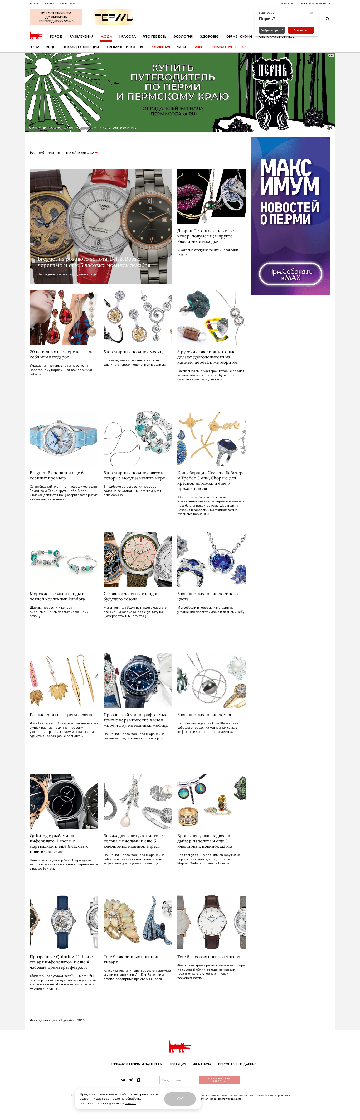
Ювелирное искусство (125, 47)
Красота (127, 36)
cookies (130, 1103)
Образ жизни (239, 36)
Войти (34, 3)
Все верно (301, 30)
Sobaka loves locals (229, 47)
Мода (106, 36)
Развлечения (81, 36)
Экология (183, 36)
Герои (34, 47)
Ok (180, 1098)
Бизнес (199, 47)
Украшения (161, 47)
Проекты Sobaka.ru (312, 3)
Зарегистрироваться (60, 3)
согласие (113, 1098)
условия (86, 1098)
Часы (181, 47)
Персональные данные (237, 1064)
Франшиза (202, 1064)
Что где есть (154, 36)
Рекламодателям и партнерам (137, 1064)
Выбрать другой (272, 30)
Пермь (284, 3)
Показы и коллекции (81, 47)
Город (56, 36)
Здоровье (209, 36)
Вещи (51, 47)
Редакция (178, 1064)
